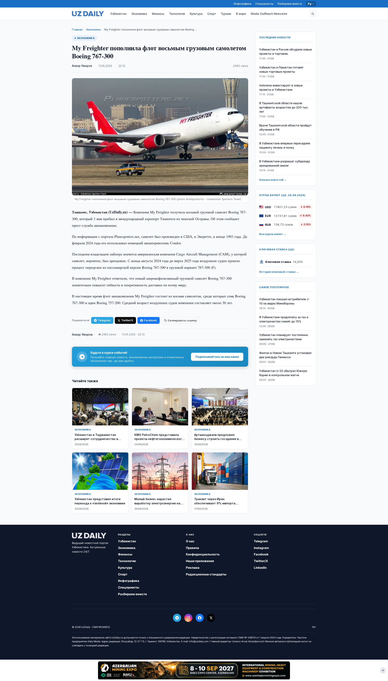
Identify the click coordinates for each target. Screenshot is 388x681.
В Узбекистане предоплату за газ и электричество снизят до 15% (283, 319)
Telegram (104, 320)
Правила (192, 548)
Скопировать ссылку (182, 320)
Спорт (211, 13)
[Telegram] (177, 618)
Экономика (139, 13)
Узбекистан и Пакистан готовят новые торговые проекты (281, 69)
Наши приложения (200, 561)
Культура (196, 13)
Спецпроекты (264, 3)
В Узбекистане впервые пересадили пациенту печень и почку (284, 145)
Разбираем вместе (289, 3)
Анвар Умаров (82, 65)
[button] (312, 13)
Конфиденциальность (203, 554)
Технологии (177, 13)
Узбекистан (118, 13)
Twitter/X (127, 320)
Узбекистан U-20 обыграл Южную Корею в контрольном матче (283, 373)
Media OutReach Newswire (269, 13)
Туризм (226, 13)
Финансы (158, 13)
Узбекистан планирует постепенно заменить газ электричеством (283, 337)
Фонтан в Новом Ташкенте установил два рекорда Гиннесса (285, 355)
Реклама (192, 568)
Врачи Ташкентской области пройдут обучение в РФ (285, 127)
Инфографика (242, 3)
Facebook (150, 320)
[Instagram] (188, 618)
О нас (190, 541)
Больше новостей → (273, 179)
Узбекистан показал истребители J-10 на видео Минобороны (284, 301)
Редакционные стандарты (206, 574)
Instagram (261, 548)
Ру (309, 3)
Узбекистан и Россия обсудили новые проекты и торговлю (285, 51)
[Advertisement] (194, 670)
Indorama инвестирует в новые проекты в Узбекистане (281, 87)
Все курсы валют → (272, 234)
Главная (77, 29)
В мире (241, 13)
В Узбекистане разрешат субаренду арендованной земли (284, 163)
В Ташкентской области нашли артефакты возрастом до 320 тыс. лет (284, 107)
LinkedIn (260, 568)
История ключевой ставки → (279, 271)
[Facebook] (200, 618)
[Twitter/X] (211, 618)
